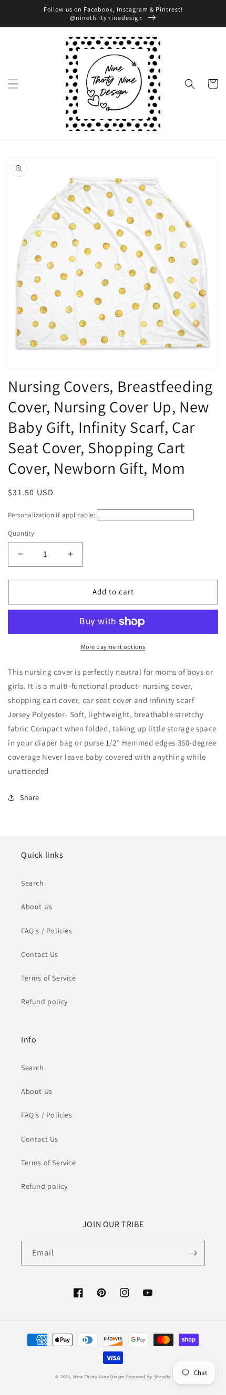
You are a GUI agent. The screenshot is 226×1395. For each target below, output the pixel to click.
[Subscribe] (192, 1253)
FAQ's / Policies (47, 930)
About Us (37, 906)
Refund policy (44, 1001)
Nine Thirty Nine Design (99, 1376)
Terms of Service (48, 978)
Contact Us (39, 954)
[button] (13, 83)
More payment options (113, 647)
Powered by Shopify (148, 1376)
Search (32, 883)
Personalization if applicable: (51, 514)
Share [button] (29, 797)
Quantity (21, 533)
